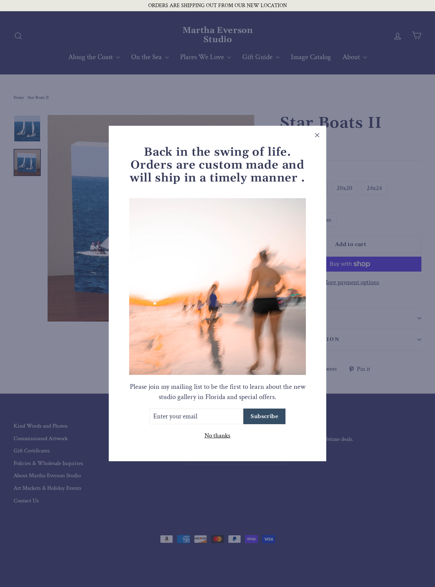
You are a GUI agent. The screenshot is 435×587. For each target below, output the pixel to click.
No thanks (217, 435)
